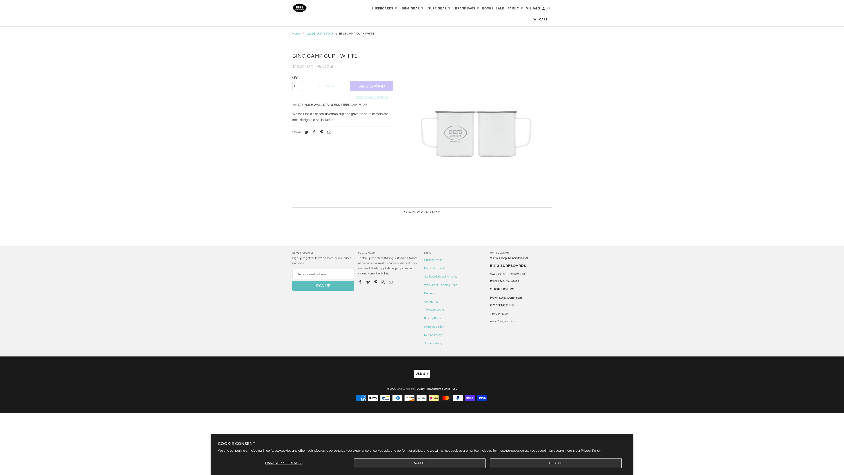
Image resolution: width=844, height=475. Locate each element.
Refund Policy (433, 335)
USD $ (422, 373)
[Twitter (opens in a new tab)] (305, 132)
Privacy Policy (590, 450)
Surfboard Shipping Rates (440, 276)
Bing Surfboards (406, 388)
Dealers (429, 293)
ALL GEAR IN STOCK (320, 33)
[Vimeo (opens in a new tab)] (368, 282)
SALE (500, 8)
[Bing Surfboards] (320, 8)
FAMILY (515, 8)
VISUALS (533, 8)
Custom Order (433, 259)
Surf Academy (433, 343)
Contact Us (431, 301)
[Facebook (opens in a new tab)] (313, 132)
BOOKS (488, 8)
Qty (294, 77)
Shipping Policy (434, 326)
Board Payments (434, 268)
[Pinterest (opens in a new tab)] (321, 132)
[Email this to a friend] (328, 132)
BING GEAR (413, 8)
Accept (420, 463)
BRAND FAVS (467, 8)
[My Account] (544, 9)
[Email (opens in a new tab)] (391, 282)
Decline (556, 463)
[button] (475, 127)
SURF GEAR (439, 8)
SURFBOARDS (384, 8)
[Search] (549, 9)
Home (296, 33)
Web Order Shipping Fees (440, 285)
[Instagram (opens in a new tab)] (383, 282)
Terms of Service (434, 310)
